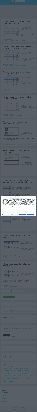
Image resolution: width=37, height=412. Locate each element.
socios (11, 199)
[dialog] (18, 206)
